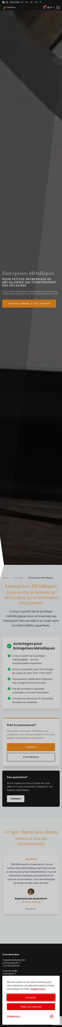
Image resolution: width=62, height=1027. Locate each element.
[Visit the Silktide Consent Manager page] (51, 1016)
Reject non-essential (31, 1006)
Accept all (31, 997)
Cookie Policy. (38, 988)
